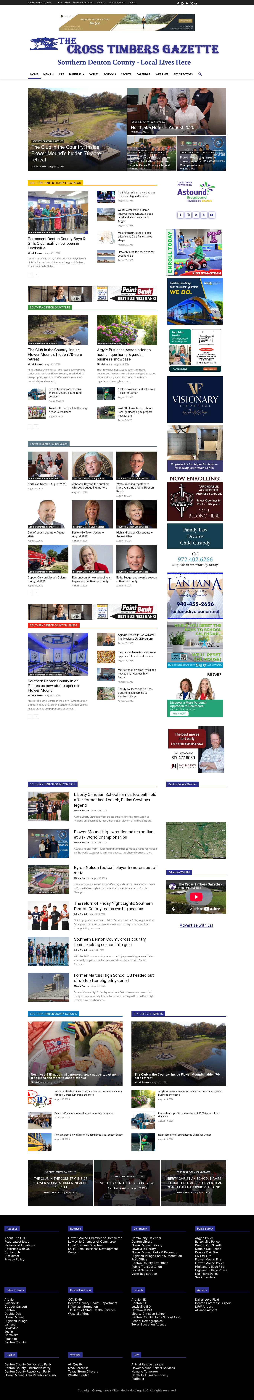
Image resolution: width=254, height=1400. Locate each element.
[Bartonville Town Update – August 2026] (92, 514)
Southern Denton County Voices (148, 122)
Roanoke (10, 1339)
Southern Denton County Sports (147, 152)
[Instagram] (182, 2)
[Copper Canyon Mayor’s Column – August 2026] (48, 559)
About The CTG (15, 1238)
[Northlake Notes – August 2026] (176, 111)
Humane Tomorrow (144, 1371)
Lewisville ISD (141, 1306)
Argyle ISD (138, 1299)
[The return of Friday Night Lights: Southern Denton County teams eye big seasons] (48, 915)
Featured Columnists (148, 1013)
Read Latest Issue (16, 1241)
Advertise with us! (196, 925)
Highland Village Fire (209, 1266)
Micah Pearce (35, 253)
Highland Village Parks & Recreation (156, 1256)
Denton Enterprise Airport (213, 1303)
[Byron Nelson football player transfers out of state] (48, 879)
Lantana (10, 1324)
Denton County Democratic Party (28, 1364)
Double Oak (12, 1313)
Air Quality (75, 1364)
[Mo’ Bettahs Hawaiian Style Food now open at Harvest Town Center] (106, 674)
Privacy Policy (14, 1259)
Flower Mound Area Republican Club (30, 1375)
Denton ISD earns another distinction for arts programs (83, 1113)
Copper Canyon (15, 1306)
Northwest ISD (141, 1310)
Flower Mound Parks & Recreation (155, 1252)
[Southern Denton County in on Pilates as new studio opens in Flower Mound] (58, 654)
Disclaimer (11, 1256)
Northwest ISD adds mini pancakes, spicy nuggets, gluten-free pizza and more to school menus (73, 1076)
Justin (8, 1331)
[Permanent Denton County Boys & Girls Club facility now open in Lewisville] (58, 212)
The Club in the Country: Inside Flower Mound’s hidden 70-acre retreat (55, 354)
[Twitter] (191, 2)
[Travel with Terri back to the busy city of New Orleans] (37, 412)
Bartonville (12, 1303)
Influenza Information (83, 1306)
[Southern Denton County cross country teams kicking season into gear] (48, 951)
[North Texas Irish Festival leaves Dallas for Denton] (106, 393)
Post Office (139, 1259)
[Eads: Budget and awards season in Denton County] (136, 559)
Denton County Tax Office (149, 1263)
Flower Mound (14, 1317)
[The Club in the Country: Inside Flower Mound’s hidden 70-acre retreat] (77, 129)
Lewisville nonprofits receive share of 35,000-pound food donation (65, 393)
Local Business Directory (85, 1245)
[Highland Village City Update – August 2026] (136, 514)
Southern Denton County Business (53, 625)
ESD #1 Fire (203, 1256)
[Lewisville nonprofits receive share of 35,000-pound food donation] (37, 393)
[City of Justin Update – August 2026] (48, 514)
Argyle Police (204, 1238)
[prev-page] (30, 274)
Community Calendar (146, 1238)
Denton (9, 1310)
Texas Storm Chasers (83, 1371)
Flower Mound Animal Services (153, 1368)
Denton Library (141, 1241)
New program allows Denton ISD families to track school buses (88, 1134)
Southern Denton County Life (48, 141)
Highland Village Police (211, 1270)
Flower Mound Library (146, 1245)
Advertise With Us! (179, 872)
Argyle (9, 1299)
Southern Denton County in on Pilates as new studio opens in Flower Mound (54, 686)
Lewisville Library (143, 1249)
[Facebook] (178, 2)
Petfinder (137, 1378)
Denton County (15, 1342)
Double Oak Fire (206, 1252)
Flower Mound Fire (208, 1259)
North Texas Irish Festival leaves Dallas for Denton (184, 1134)
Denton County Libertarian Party (27, 1368)
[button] (200, 74)
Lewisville (11, 1328)
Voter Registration (144, 1273)
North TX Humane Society (149, 1375)
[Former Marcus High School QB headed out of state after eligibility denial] (48, 987)
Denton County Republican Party (27, 1371)
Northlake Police (206, 1273)
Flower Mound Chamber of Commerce (95, 1238)
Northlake (11, 1335)
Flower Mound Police (210, 1263)
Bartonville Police (207, 1241)
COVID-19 (75, 1299)
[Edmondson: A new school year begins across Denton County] (92, 559)
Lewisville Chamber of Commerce (92, 1241)
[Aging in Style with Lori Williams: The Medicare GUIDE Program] (106, 639)
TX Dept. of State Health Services (91, 1310)
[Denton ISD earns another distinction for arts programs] (40, 1120)
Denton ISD (139, 1303)
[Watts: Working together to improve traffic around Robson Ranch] (136, 466)
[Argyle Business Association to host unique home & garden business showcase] (127, 330)
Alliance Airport (206, 1310)
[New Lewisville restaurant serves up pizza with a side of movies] (106, 657)
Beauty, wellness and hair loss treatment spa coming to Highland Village (135, 693)
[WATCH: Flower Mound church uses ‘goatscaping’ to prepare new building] (106, 412)
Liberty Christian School (148, 1313)
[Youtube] (195, 2)
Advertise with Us (17, 1249)
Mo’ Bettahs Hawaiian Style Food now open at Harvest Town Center (137, 673)
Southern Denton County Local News (55, 183)
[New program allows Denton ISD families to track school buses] (40, 1142)
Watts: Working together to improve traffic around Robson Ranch (135, 487)
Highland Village (15, 1321)
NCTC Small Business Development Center (93, 1250)
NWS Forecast (78, 1368)
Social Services (142, 1270)
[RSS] (187, 2)
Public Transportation (146, 1266)
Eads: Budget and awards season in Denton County (136, 579)
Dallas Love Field (207, 1299)
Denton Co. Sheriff (208, 1245)
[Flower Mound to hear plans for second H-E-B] (106, 256)
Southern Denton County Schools (53, 1013)
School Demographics (147, 1321)
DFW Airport (204, 1306)
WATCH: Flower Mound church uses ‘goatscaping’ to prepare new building (135, 412)
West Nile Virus (78, 1313)
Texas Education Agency (148, 1324)
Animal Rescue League (147, 1364)
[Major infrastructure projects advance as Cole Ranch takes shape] (106, 237)
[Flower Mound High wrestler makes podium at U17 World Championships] (48, 843)
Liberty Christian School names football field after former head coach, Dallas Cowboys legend (115, 799)
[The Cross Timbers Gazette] (127, 50)
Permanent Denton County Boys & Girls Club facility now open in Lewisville (56, 243)
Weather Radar (78, 1375)
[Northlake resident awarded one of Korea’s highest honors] (106, 197)
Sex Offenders (205, 1277)
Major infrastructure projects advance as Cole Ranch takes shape (135, 236)
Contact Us (12, 1252)
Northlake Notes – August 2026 (47, 484)
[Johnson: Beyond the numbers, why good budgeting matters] (92, 466)
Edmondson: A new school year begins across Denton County (91, 579)
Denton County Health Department (92, 1303)
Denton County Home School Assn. (156, 1317)
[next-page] (36, 274)
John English (81, 914)
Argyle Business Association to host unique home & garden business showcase (124, 354)
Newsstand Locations (19, 1245)
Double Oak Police (208, 1249)
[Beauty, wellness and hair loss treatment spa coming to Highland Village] (106, 693)
